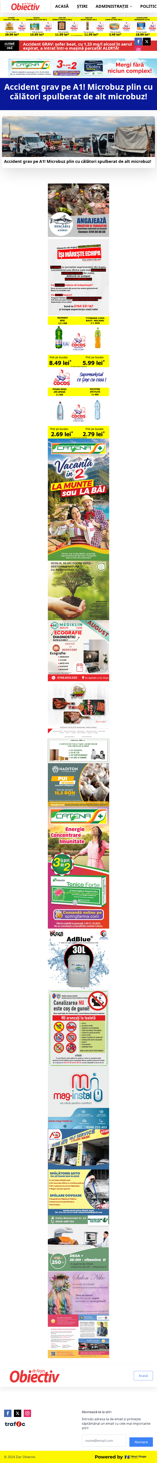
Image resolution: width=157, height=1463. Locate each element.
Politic (148, 6)
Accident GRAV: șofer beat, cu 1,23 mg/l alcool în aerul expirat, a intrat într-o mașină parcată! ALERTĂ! (77, 46)
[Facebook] (7, 1413)
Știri (82, 6)
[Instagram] (27, 1413)
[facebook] (138, 41)
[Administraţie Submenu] (132, 6)
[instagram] (138, 50)
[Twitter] (17, 1413)
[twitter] (147, 41)
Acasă (62, 6)
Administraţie (112, 6)
